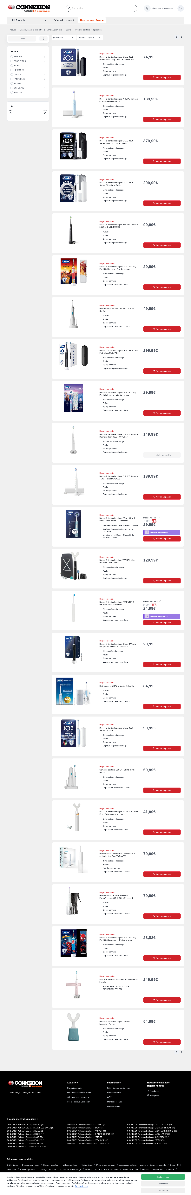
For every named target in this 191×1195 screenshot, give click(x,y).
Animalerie (11, 1169)
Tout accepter (163, 1177)
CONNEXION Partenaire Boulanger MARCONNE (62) (87, 1140)
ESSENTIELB (20, 61)
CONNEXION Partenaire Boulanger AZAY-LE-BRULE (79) (149, 1143)
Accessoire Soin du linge (70, 1169)
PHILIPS (17, 83)
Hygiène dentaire (82, 30)
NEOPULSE (19, 70)
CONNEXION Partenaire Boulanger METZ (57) (84, 1137)
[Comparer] (172, 50)
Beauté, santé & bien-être (31, 30)
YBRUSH (18, 92)
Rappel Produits (114, 1092)
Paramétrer (163, 1184)
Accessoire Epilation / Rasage (132, 1165)
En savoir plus (81, 1186)
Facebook (154, 1091)
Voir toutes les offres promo (79, 1092)
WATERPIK (19, 88)
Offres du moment (64, 20)
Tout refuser (163, 1190)
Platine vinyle (86, 1165)
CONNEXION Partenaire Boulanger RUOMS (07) (25, 1125)
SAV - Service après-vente (118, 1088)
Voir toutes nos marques (78, 1097)
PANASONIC (19, 79)
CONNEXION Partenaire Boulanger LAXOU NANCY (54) (148, 1134)
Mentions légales (114, 1102)
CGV (109, 1097)
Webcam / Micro (92, 1169)
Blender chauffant (51, 1165)
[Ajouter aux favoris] (179, 50)
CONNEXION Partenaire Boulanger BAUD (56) (25, 1137)
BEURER (18, 56)
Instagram (154, 1095)
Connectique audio (158, 1165)
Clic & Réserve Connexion (78, 1102)
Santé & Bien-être (54, 30)
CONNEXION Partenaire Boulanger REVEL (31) (25, 1131)
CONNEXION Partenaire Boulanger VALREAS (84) (26, 1146)
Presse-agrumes (27, 1169)
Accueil (13, 30)
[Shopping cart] (180, 8)
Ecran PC (174, 1165)
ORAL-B (17, 74)
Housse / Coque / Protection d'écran (158, 1169)
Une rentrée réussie (92, 20)
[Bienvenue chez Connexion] (29, 8)
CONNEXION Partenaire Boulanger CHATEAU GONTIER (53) (90, 1134)
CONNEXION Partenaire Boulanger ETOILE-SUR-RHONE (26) (151, 1128)
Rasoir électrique (111, 1169)
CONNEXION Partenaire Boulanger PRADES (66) (146, 1140)
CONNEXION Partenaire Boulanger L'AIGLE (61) (25, 1140)
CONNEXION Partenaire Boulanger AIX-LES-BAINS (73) (88, 1143)
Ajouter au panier (163, 77)
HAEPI (17, 65)
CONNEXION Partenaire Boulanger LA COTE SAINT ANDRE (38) (152, 1131)
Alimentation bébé (130, 1169)
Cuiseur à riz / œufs (30, 1165)
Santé (68, 30)
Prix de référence (151, 518)
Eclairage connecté (47, 1169)
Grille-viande (12, 1165)
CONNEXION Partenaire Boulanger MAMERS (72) (26, 1143)
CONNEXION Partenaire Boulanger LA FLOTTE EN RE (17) (149, 1125)
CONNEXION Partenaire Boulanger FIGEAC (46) (25, 1134)
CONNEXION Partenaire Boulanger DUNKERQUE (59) (148, 1137)
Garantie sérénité (74, 1088)
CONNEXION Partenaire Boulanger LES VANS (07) (86, 1125)
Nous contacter (114, 1106)
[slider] (10, 113)
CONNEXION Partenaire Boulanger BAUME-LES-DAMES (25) (30, 1128)
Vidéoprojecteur (70, 1165)
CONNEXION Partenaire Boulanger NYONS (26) (85, 1128)
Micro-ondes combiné (105, 1165)
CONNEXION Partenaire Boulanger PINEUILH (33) (86, 1131)
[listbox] (64, 37)
